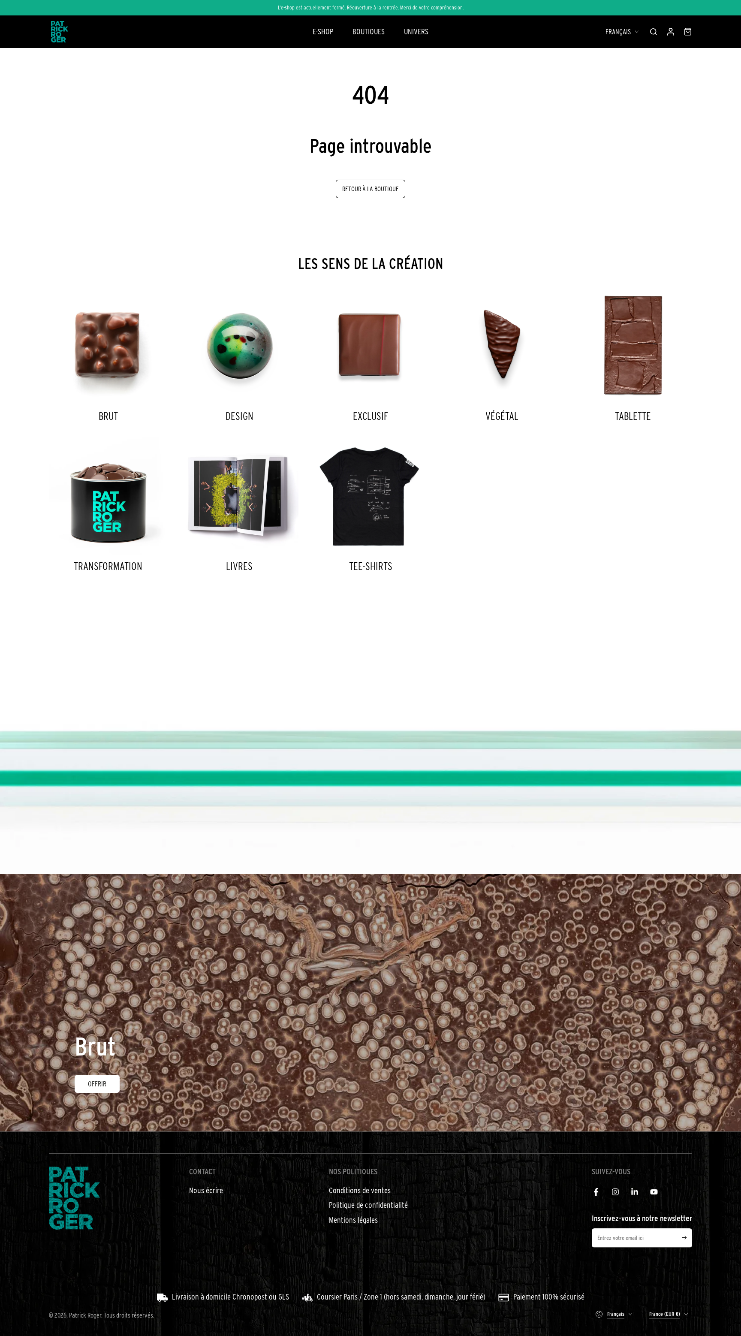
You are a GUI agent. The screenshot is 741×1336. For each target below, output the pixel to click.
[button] (653, 31)
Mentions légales (353, 1219)
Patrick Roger (85, 1315)
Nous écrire (206, 1190)
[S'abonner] (687, 1237)
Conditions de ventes (360, 1190)
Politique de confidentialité (368, 1204)
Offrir (97, 1084)
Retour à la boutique (370, 189)
